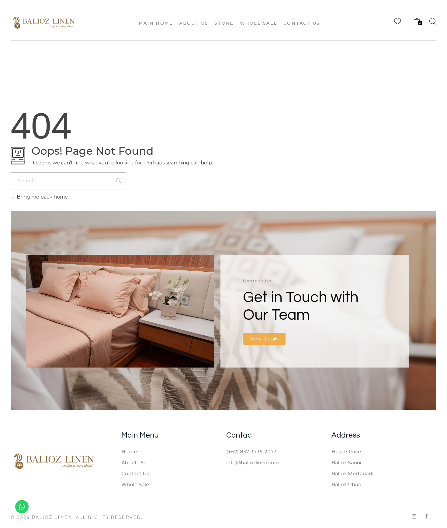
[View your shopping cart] (414, 23)
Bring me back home (42, 197)
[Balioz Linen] (44, 22)
